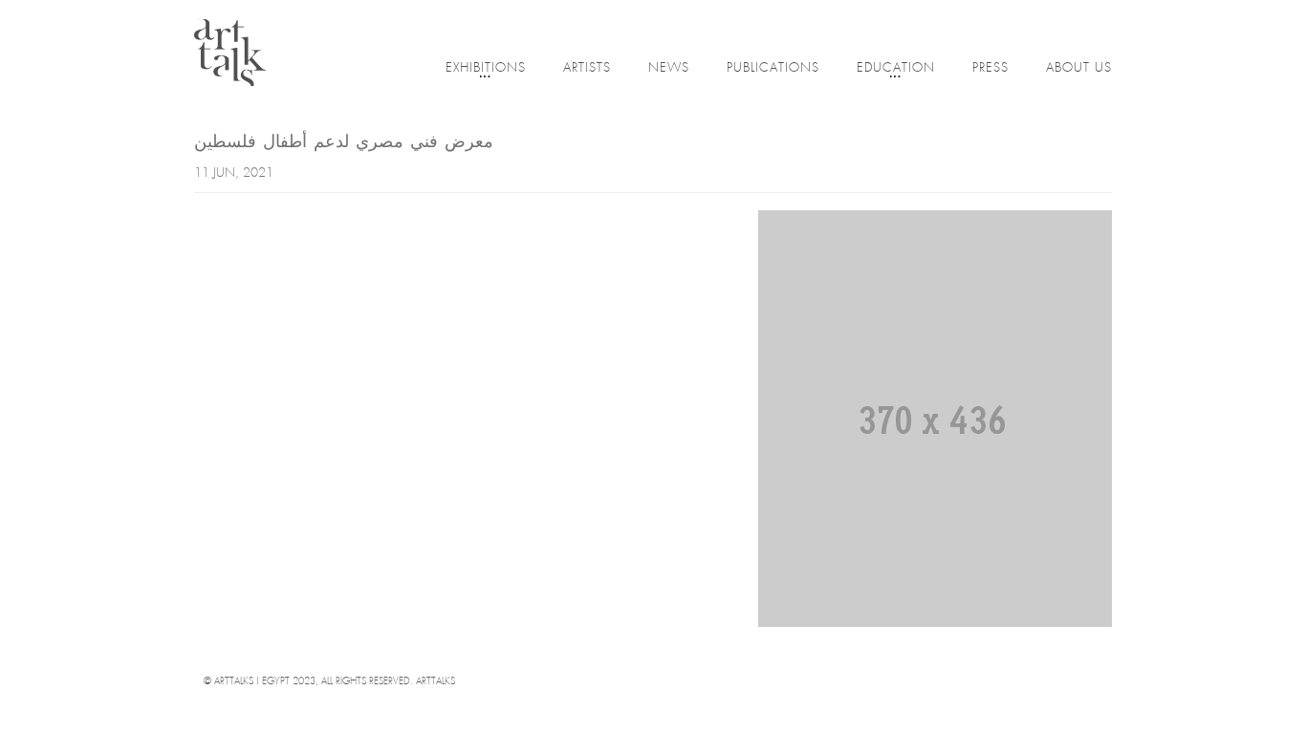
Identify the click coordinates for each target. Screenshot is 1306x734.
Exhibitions (486, 68)
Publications (773, 68)
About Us (1079, 68)
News (668, 68)
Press (990, 68)
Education (896, 68)
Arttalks (435, 682)
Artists (587, 68)
